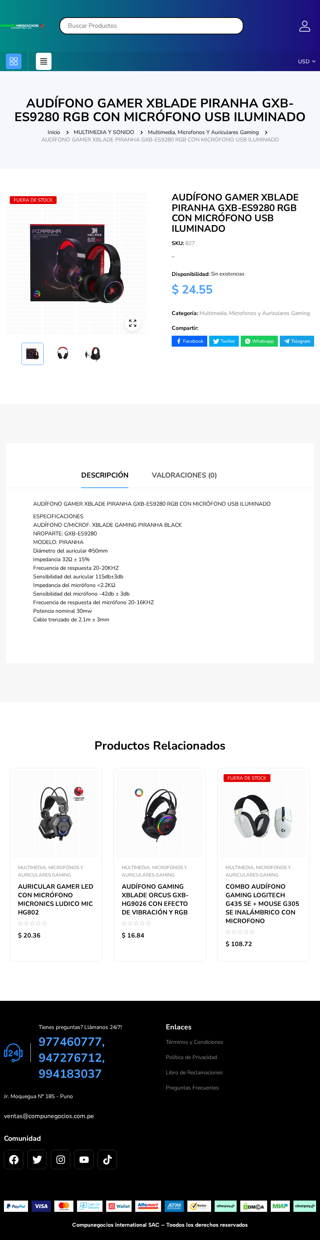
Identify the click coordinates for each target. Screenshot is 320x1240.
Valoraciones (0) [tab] (184, 475)
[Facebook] (13, 1159)
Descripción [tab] (104, 475)
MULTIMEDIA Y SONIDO (104, 132)
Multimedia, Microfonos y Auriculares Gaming (203, 132)
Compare (88, 775)
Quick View (88, 792)
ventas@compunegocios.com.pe (49, 1116)
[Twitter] (37, 1159)
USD (303, 61)
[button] (13, 61)
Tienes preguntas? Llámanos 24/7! (80, 1027)
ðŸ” (132, 323)
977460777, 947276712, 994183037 (72, 1058)
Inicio (54, 132)
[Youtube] (84, 1159)
